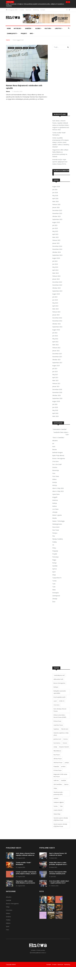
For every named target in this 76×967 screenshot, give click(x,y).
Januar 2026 (56, 205)
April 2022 (55, 340)
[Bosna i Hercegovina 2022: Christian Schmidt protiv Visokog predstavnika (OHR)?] (43, 872)
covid (55, 699)
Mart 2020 (55, 414)
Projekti (24, 31)
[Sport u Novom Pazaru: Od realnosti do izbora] (43, 854)
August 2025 (56, 220)
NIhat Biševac (57, 749)
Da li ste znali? (57, 462)
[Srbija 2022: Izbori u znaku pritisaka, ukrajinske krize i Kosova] (43, 863)
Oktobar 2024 (56, 250)
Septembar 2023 (57, 289)
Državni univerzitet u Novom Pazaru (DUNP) (60, 714)
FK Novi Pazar (57, 719)
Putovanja (55, 555)
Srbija (54, 573)
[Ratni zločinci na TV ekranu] (58, 908)
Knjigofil (54, 495)
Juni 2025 (55, 226)
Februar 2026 (56, 202)
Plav (53, 534)
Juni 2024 (55, 262)
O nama (21, 8)
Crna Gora (55, 459)
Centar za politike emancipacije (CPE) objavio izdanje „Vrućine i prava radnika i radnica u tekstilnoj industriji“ (60, 140)
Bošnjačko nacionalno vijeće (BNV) (60, 690)
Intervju (54, 483)
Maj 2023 (55, 301)
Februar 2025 (56, 238)
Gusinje (54, 480)
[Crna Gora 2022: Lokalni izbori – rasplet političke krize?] (43, 881)
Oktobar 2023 (56, 286)
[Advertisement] (61, 79)
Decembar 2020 (57, 387)
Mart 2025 (55, 235)
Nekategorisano (57, 522)
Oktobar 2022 (56, 322)
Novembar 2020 (57, 390)
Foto (53, 471)
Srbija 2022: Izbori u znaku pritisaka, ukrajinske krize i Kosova (58, 862)
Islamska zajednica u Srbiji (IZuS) (61, 732)
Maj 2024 (55, 265)
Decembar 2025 (57, 208)
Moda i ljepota (57, 513)
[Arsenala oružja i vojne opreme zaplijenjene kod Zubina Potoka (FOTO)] (50, 908)
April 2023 (55, 304)
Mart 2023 (55, 307)
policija (67, 760)
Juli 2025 (54, 223)
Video (54, 588)
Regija (54, 558)
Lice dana (55, 507)
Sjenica (54, 567)
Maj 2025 (55, 229)
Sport (54, 570)
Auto (53, 445)
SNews (8, 89)
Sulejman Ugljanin (59, 800)
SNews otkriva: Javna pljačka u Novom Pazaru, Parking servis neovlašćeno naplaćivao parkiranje (34, 4)
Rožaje (54, 561)
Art (53, 442)
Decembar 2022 (57, 316)
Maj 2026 (55, 194)
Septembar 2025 (57, 217)
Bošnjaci (56, 685)
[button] (67, 2)
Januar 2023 (56, 313)
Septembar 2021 (57, 361)
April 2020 (55, 411)
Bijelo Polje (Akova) (58, 453)
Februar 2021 (56, 381)
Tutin (53, 582)
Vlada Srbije (57, 812)
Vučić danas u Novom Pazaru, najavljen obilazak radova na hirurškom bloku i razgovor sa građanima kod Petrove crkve (60, 123)
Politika (54, 540)
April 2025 (55, 232)
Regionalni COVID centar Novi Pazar (60, 773)
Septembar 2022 (57, 325)
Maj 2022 (55, 337)
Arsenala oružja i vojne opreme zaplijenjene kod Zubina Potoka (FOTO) (59, 160)
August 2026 (56, 185)
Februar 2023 (56, 310)
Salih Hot (56, 778)
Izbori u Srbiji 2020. (58, 486)
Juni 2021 (55, 370)
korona (65, 737)
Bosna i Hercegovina (58, 456)
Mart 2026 (55, 199)
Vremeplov (55, 591)
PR (53, 543)
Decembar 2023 (57, 280)
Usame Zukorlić (58, 808)
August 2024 (56, 256)
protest (63, 764)
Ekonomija (18, 46)
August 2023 (56, 292)
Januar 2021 (56, 384)
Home (9, 26)
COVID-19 (61, 699)
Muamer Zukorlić (64, 745)
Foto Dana (55, 474)
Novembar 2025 (57, 211)
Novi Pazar (55, 528)
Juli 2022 (54, 331)
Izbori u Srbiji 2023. (58, 489)
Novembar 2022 (57, 319)
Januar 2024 (56, 277)
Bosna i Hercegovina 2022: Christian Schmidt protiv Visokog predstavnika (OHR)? (59, 871)
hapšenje (56, 727)
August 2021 (56, 364)
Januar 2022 (56, 349)
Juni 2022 (55, 334)
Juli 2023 (54, 295)
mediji (55, 745)
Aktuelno (17, 26)
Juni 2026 (55, 191)
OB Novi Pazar (58, 757)
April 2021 (55, 376)
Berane (54, 447)
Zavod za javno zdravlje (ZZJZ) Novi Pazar (60, 823)
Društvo (54, 465)
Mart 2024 (55, 271)
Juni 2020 (55, 405)
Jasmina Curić (57, 737)
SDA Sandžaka (58, 782)
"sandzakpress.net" (59, 673)
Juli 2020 (54, 402)
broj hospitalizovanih (59, 695)
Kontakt (43, 8)
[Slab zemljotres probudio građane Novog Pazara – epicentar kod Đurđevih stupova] (43, 916)
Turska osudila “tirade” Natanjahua (59, 132)
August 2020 (56, 399)
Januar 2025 (56, 241)
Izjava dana (56, 492)
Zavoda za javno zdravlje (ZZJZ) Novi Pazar (61, 817)
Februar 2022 (56, 346)
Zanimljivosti (12, 31)
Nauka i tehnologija (58, 519)
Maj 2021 (55, 373)
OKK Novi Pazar (58, 760)
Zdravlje (54, 597)
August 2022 (56, 328)
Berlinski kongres (57, 450)
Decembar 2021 (57, 352)
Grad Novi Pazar (58, 723)
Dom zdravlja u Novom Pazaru (60, 708)
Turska (54, 579)
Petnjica (54, 531)
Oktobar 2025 (56, 214)
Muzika (54, 516)
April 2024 (55, 268)
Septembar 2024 (57, 253)
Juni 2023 (55, 298)
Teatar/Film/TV (56, 576)
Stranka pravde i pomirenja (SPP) (58, 791)
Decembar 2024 (57, 244)
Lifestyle (58, 26)
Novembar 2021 (57, 355)
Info (31, 31)
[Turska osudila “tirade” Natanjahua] (10, 863)
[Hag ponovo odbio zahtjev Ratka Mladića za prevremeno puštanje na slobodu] (10, 881)
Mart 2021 (55, 378)
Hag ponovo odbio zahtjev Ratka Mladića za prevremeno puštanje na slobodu (60, 151)
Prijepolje (55, 549)
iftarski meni (64, 727)
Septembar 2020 (57, 396)
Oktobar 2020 (56, 393)
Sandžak (28, 26)
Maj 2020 (55, 408)
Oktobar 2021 (56, 358)
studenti (56, 796)
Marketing (36, 8)
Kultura (48, 26)
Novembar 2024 (57, 247)
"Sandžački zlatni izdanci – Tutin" (61, 432)
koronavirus (57, 741)
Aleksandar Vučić (58, 677)
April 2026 (55, 196)
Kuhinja (54, 501)
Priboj (54, 546)
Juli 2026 (54, 188)
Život (53, 600)
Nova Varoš (55, 525)
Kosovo (65, 741)
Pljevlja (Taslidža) (57, 537)
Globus (38, 26)
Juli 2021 (54, 367)
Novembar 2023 (57, 283)
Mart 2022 (55, 343)
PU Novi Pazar (58, 768)
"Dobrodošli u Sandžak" (59, 427)
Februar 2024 (56, 274)
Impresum (28, 8)
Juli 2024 (54, 259)
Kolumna (55, 498)
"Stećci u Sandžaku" (58, 436)
